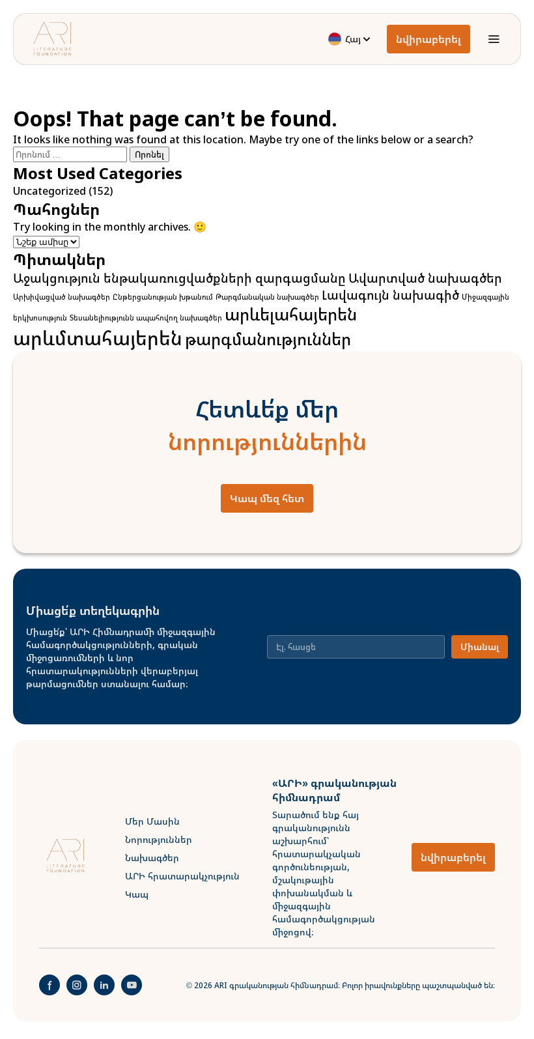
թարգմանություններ (268, 339)
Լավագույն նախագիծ (390, 295)
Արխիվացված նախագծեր (61, 297)
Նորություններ (158, 839)
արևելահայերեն (291, 314)
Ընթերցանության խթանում (163, 297)
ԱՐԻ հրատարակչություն (182, 876)
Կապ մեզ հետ (267, 498)
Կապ (136, 894)
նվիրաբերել (428, 39)
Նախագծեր (152, 857)
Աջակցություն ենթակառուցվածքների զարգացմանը (179, 278)
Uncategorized (49, 191)
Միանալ (479, 646)
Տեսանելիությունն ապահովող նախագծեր (146, 317)
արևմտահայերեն (97, 338)
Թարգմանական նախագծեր (267, 297)
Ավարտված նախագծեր (425, 278)
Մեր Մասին (152, 821)
